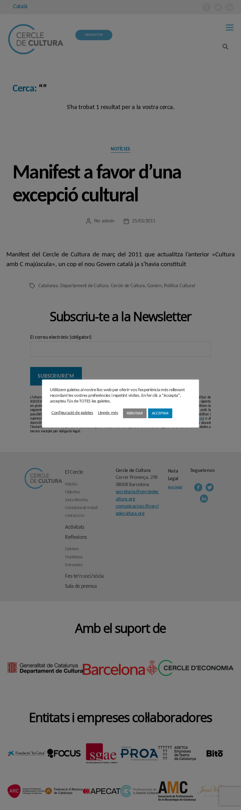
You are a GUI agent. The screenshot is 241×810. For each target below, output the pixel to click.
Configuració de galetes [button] (72, 413)
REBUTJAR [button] (135, 413)
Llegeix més (108, 413)
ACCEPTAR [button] (160, 413)
